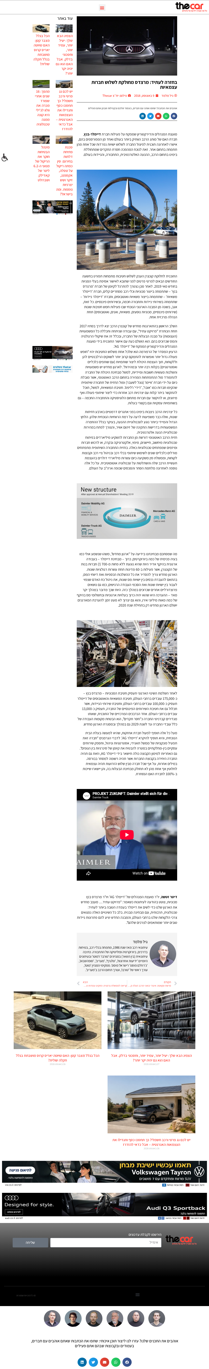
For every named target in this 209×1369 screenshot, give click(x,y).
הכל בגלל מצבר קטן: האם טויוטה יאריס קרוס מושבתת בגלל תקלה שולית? (41, 49)
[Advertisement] (52, 281)
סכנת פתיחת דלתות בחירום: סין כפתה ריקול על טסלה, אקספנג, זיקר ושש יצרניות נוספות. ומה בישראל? (64, 170)
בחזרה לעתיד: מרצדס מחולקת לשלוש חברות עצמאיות (134, 84)
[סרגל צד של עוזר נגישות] (5, 158)
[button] (102, 7)
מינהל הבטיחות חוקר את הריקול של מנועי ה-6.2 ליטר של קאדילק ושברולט (41, 163)
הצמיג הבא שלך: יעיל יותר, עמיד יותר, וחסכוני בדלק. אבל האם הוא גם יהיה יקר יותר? (64, 54)
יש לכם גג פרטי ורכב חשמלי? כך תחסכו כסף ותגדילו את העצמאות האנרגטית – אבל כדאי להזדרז (64, 110)
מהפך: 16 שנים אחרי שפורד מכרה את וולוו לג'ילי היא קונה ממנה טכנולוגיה (42, 107)
